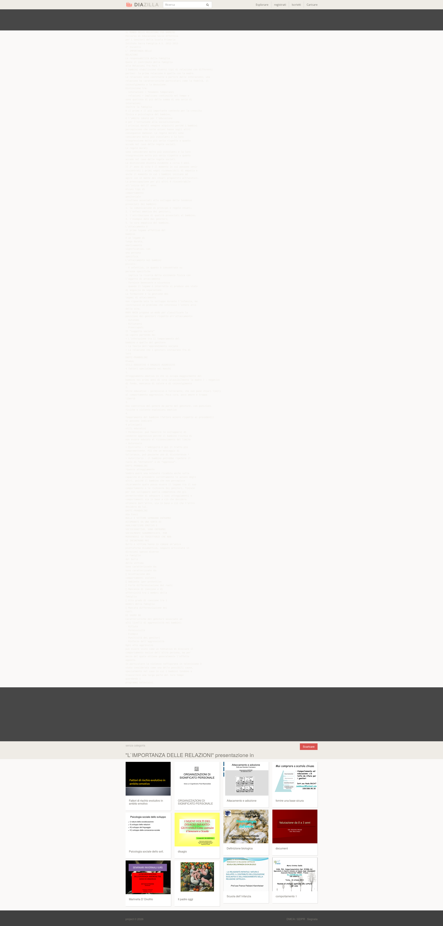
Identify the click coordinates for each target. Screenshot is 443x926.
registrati (280, 5)
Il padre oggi (185, 899)
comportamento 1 (286, 896)
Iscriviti (296, 5)
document (282, 848)
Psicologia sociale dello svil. (146, 851)
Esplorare (262, 5)
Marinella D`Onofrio (141, 899)
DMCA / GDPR (296, 919)
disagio (182, 851)
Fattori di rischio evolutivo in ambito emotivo (146, 802)
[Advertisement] (221, 20)
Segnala (312, 919)
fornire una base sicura (290, 801)
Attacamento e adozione (241, 801)
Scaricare (309, 747)
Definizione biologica (240, 848)
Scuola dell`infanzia (239, 896)
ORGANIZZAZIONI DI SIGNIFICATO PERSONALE (195, 802)
